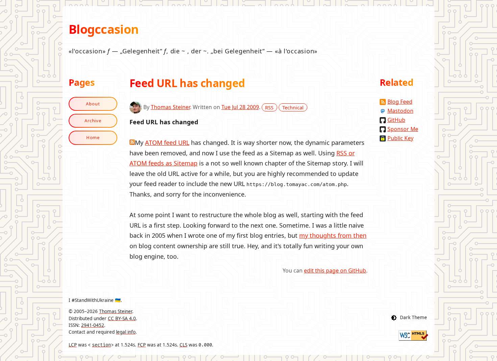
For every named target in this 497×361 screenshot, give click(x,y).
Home (93, 137)
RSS (269, 107)
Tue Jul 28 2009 (240, 107)
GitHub (396, 120)
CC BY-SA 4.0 (122, 318)
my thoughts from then (332, 235)
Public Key (400, 138)
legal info (126, 332)
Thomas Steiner (170, 107)
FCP (142, 345)
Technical (293, 107)
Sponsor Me (402, 129)
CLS (183, 345)
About (93, 104)
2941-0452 (92, 325)
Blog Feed (399, 101)
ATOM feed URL (167, 142)
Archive (93, 121)
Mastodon (400, 110)
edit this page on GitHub (335, 270)
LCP (73, 345)
